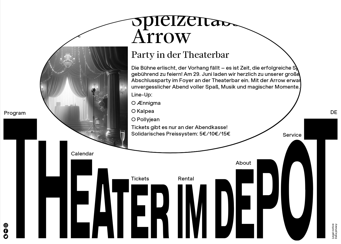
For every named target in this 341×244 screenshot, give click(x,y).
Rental (186, 178)
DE (333, 112)
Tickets (140, 178)
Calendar (82, 153)
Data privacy (336, 231)
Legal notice (333, 231)
